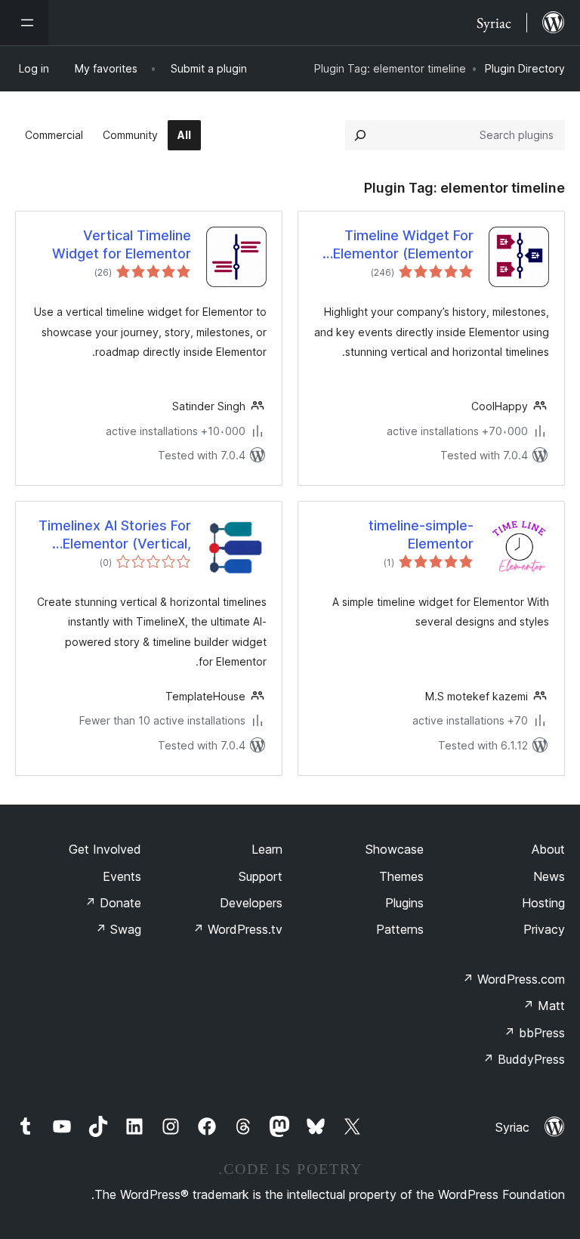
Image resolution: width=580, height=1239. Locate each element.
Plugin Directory (525, 68)
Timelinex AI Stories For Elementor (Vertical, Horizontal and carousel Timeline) (115, 535)
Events (122, 876)
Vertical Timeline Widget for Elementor (121, 244)
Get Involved (105, 849)
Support (260, 876)
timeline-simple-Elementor (421, 534)
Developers (251, 902)
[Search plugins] (360, 135)
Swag (118, 929)
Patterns (400, 929)
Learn (266, 849)
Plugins (404, 902)
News (549, 876)
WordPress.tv (237, 929)
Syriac (512, 1127)
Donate (113, 902)
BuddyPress (524, 1059)
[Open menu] (24, 22)
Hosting (543, 902)
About (548, 849)
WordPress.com (513, 979)
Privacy (544, 929)
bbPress (534, 1032)
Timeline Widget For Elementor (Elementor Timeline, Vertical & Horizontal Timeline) (403, 244)
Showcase (395, 849)
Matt (544, 1005)
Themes (401, 876)
